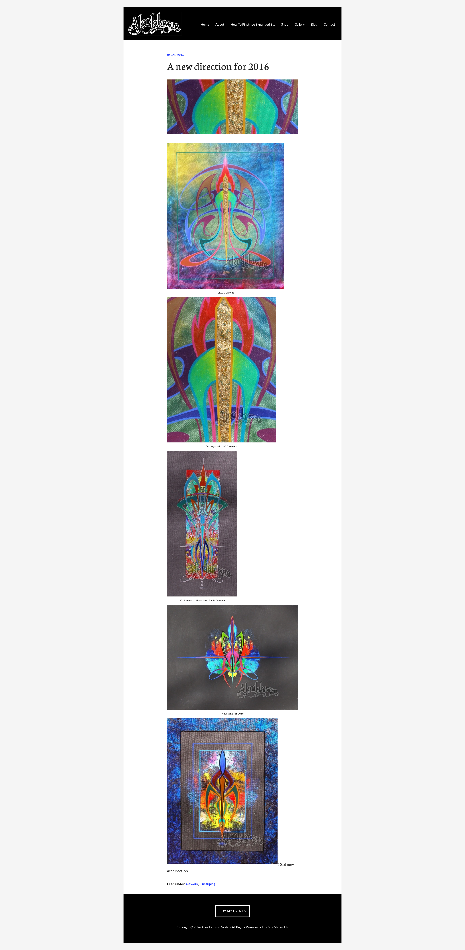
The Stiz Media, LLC (276, 927)
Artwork (191, 884)
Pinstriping (207, 884)
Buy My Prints (232, 911)
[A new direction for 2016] (232, 132)
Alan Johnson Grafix (154, 23)
